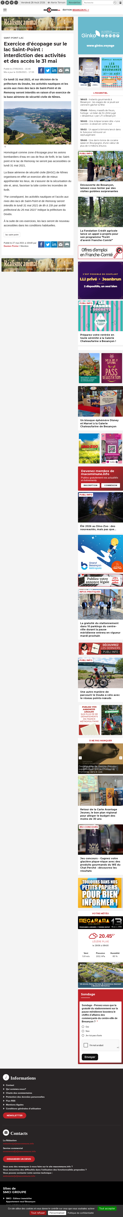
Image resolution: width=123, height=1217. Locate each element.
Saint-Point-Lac (14, 37)
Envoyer (90, 1057)
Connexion (110, 485)
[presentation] (80, 757)
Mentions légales (15, 1104)
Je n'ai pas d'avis (94, 1035)
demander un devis (19, 1159)
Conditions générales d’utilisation (23, 1108)
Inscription (90, 485)
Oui (87, 1027)
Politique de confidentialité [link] (81, 1213)
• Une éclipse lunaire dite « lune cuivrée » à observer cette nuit (100, 122)
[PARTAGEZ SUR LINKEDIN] (54, 70)
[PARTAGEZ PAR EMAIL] (61, 70)
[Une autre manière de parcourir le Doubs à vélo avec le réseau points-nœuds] (100, 673)
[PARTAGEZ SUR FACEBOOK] (41, 70)
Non (88, 1031)
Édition (67, 10)
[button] (114, 2)
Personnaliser (57, 1212)
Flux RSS (10, 1101)
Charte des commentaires (19, 1093)
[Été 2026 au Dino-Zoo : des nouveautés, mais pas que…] (100, 507)
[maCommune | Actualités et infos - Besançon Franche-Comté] (52, 10)
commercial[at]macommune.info (19, 1151)
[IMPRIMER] (67, 70)
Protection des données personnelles (25, 1097)
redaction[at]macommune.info (18, 1143)
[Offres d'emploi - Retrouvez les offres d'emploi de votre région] (100, 258)
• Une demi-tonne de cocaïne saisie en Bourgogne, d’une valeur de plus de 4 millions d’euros (99, 143)
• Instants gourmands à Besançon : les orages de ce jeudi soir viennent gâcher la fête (99, 102)
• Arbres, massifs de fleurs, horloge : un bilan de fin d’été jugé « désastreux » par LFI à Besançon (98, 113)
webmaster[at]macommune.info (19, 1176)
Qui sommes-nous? (16, 1089)
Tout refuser (38, 1212)
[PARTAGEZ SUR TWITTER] (48, 70)
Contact (10, 1085)
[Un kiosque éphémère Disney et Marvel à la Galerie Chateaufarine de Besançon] (100, 401)
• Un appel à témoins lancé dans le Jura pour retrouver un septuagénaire (100, 132)
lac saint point (11, 234)
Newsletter (14, 1115)
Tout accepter (107, 1208)
